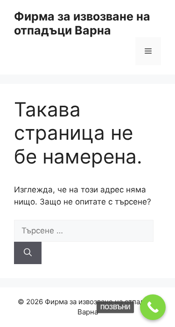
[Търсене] (28, 253)
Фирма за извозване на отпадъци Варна (82, 23)
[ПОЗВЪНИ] (153, 307)
